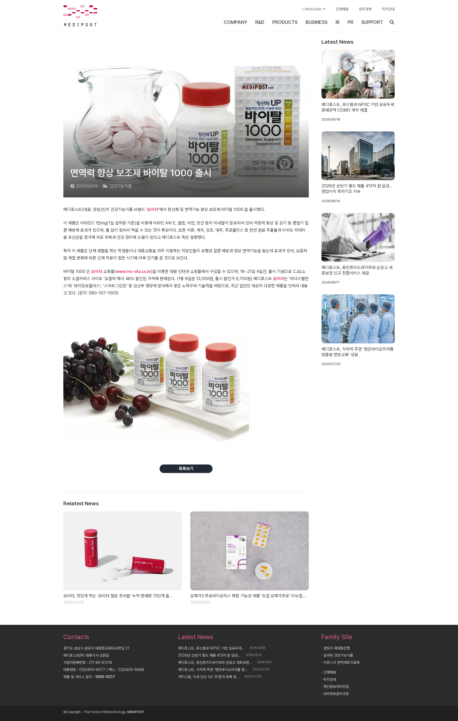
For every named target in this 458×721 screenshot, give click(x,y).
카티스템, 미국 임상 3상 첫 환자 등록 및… (208, 677)
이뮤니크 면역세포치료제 (341, 662)
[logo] (80, 15)
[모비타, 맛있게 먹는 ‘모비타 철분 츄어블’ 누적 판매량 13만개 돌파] (122, 550)
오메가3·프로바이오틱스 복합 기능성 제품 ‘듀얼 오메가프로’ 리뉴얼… (248, 595)
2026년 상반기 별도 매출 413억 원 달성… (209, 655)
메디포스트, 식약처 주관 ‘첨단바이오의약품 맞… (213, 669)
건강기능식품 (120, 186)
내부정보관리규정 (336, 694)
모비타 (152, 209)
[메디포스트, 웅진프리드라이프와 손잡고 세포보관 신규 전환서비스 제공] (358, 237)
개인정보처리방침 (336, 686)
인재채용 (329, 672)
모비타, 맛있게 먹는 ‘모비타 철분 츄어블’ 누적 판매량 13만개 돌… (118, 595)
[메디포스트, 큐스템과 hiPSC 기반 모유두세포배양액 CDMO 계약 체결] (358, 74)
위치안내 (329, 679)
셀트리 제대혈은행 (336, 648)
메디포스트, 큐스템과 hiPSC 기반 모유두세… (211, 648)
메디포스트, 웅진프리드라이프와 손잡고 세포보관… (215, 662)
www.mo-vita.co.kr (133, 271)
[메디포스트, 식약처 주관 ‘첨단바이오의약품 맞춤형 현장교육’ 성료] (358, 318)
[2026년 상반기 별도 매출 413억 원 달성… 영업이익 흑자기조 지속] (358, 155)
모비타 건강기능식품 (338, 655)
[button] (314, 9)
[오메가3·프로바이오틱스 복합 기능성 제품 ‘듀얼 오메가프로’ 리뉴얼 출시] (249, 550)
